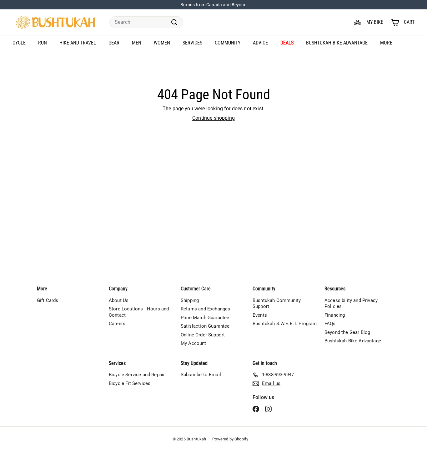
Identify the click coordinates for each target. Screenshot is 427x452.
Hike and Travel (77, 43)
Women (162, 43)
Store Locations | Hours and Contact (139, 312)
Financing (334, 315)
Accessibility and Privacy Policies (351, 303)
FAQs (330, 323)
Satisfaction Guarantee (205, 326)
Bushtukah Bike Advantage (337, 43)
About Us (118, 300)
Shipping (190, 300)
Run (42, 43)
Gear (113, 43)
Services (192, 43)
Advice (260, 43)
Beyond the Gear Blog (347, 332)
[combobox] (146, 22)
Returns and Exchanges (205, 309)
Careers (117, 323)
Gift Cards (47, 300)
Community (227, 43)
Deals (287, 43)
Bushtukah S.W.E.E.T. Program (285, 323)
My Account (193, 343)
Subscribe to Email (201, 374)
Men (136, 43)
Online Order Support (203, 335)
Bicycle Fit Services (129, 383)
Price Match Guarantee (205, 317)
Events (260, 315)
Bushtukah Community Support (277, 303)
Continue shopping (213, 118)
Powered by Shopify (230, 439)
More (386, 43)
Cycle (19, 43)
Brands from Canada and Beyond (213, 4)
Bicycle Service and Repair (137, 374)
